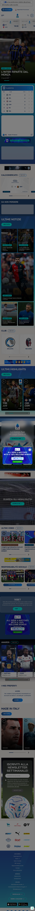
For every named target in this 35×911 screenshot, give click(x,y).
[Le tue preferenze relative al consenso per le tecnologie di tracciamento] (32, 908)
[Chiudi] (29, 449)
